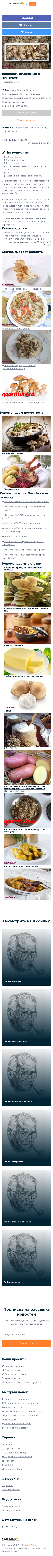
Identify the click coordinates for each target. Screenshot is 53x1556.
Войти (32, 4)
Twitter (28, 32)
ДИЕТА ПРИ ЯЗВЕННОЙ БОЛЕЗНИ (22, 1415)
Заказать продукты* (26, 113)
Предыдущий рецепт (15, 140)
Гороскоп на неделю (15, 1366)
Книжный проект (13, 1378)
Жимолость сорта (13, 1407)
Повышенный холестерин (17, 1424)
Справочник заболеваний (18, 1457)
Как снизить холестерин (16, 1428)
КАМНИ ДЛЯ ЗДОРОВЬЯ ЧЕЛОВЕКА (23, 1411)
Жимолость (10, 1419)
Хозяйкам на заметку (15, 1452)
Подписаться (26, 1343)
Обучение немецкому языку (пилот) (23, 1382)
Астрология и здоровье (16, 1399)
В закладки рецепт (26, 120)
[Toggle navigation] (39, 4)
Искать (8, 1444)
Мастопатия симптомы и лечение (21, 1403)
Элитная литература (15, 1374)
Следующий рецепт (38, 143)
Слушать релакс (12, 1370)
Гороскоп (9, 1461)
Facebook (27, 17)
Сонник (8, 1465)
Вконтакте (28, 25)
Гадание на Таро (13, 1469)
